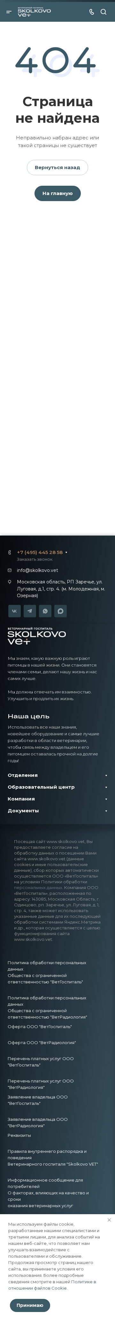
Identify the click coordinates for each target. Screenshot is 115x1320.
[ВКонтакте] (14, 611)
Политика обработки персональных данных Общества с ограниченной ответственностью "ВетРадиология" (47, 1007)
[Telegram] (30, 611)
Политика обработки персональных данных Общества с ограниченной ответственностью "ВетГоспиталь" (47, 972)
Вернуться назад (57, 167)
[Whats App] (45, 611)
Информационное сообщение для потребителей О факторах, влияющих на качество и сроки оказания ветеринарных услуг (48, 1192)
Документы (23, 811)
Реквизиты (19, 1135)
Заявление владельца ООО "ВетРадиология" (38, 1122)
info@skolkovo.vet (37, 570)
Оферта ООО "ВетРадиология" (42, 1042)
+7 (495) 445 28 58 (40, 552)
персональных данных (38, 887)
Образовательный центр (41, 787)
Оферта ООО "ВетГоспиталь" (40, 1026)
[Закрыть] (109, 1220)
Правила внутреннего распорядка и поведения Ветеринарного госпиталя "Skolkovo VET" (53, 1158)
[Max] (61, 611)
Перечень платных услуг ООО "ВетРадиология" (41, 1084)
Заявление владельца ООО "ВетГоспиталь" (38, 1100)
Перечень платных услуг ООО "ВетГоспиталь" (41, 1061)
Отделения (23, 775)
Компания (21, 799)
